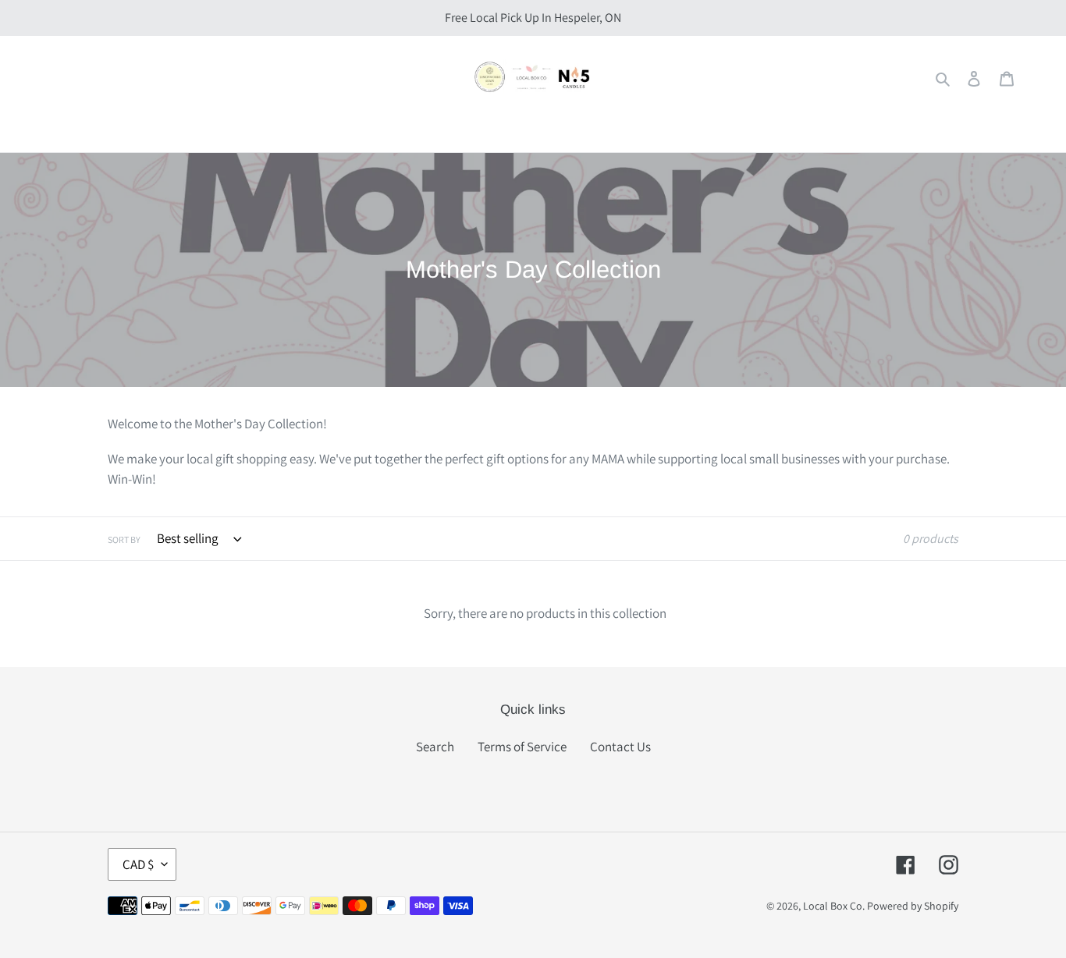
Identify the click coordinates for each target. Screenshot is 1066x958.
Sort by (124, 539)
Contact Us (620, 746)
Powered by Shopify (912, 906)
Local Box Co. (834, 906)
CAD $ (138, 864)
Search (435, 746)
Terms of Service (522, 746)
